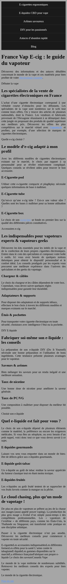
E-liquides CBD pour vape (33, 12)
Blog (33, 46)
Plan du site (7, 581)
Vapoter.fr (56, 127)
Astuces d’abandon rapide (33, 38)
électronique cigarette (30, 77)
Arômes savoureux (33, 21)
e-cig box (25, 219)
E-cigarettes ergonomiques (33, 4)
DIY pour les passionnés (33, 29)
